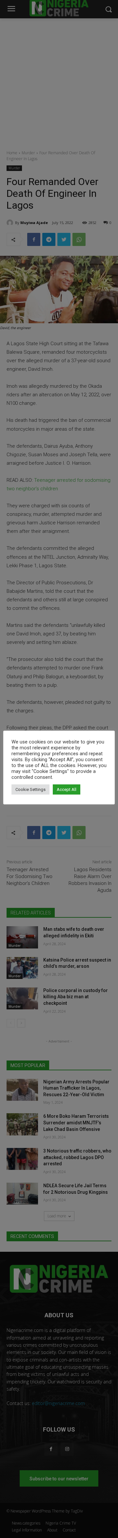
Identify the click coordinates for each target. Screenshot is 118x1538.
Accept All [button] (66, 789)
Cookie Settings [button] (30, 789)
